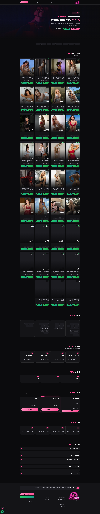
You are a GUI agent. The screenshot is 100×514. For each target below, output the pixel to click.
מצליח (41, 328)
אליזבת (47, 74)
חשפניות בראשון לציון (61, 499)
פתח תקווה (48, 2)
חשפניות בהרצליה (62, 506)
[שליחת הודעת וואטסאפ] (2, 511)
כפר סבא (57, 323)
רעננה (62, 326)
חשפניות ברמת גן (62, 495)
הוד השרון (61, 328)
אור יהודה (76, 328)
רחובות (41, 323)
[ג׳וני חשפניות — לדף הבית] (77, 2)
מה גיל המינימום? (76, 462)
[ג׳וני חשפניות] (73, 496)
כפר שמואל (46, 332)
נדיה (78, 240)
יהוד (71, 330)
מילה (48, 185)
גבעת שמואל (76, 330)
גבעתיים (43, 43)
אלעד (26, 323)
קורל (78, 268)
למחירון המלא (23, 393)
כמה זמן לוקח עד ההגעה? (74, 448)
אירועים (34, 2)
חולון (38, 2)
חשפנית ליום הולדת (60, 355)
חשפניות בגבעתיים (62, 504)
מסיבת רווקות (47, 499)
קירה (48, 268)
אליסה (77, 101)
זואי (78, 157)
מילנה (32, 185)
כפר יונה (56, 328)
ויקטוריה (47, 129)
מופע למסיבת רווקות (29, 355)
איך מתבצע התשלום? (75, 452)
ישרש (47, 330)
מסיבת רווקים (47, 494)
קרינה (32, 268)
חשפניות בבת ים (62, 502)
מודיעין (27, 326)
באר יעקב (46, 328)
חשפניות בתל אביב (62, 494)
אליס (32, 74)
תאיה (47, 296)
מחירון (30, 2)
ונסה (32, 129)
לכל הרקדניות (58, 28)
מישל (78, 212)
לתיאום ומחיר (69, 410)
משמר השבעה (75, 335)
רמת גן (52, 2)
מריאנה (47, 212)
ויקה (63, 129)
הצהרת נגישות (32, 503)
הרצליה (38, 43)
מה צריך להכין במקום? (75, 470)
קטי (63, 268)
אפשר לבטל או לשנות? (75, 473)
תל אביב (56, 2)
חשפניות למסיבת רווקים (74, 355)
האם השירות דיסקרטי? (75, 455)
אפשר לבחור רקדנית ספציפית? (73, 466)
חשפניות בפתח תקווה (61, 497)
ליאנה (47, 157)
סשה (48, 240)
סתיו (32, 240)
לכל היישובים (62, 508)
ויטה (78, 129)
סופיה (62, 240)
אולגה (77, 74)
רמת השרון (57, 326)
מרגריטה (62, 212)
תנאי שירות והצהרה (31, 501)
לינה (32, 157)
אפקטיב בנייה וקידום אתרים (24, 512)
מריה (32, 212)
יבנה (42, 326)
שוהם (32, 326)
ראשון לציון (43, 2)
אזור (72, 328)
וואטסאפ (66, 28)
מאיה (78, 185)
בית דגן (71, 332)
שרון (63, 296)
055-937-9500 (23, 2)
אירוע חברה (47, 497)
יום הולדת (47, 495)
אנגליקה (62, 101)
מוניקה (62, 185)
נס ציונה (46, 326)
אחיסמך (42, 330)
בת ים (49, 43)
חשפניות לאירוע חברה (44, 355)
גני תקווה (76, 332)
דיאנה (32, 101)
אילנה (62, 74)
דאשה (47, 101)
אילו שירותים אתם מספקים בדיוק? (73, 459)
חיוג (75, 82)
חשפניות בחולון (62, 501)
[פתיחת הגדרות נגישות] (2, 508)
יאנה (63, 157)
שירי (78, 296)
